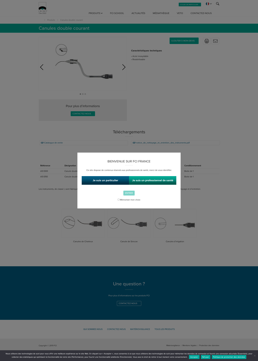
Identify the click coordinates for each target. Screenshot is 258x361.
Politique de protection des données (229, 357)
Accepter (194, 357)
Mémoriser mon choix (129, 199)
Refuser (205, 357)
